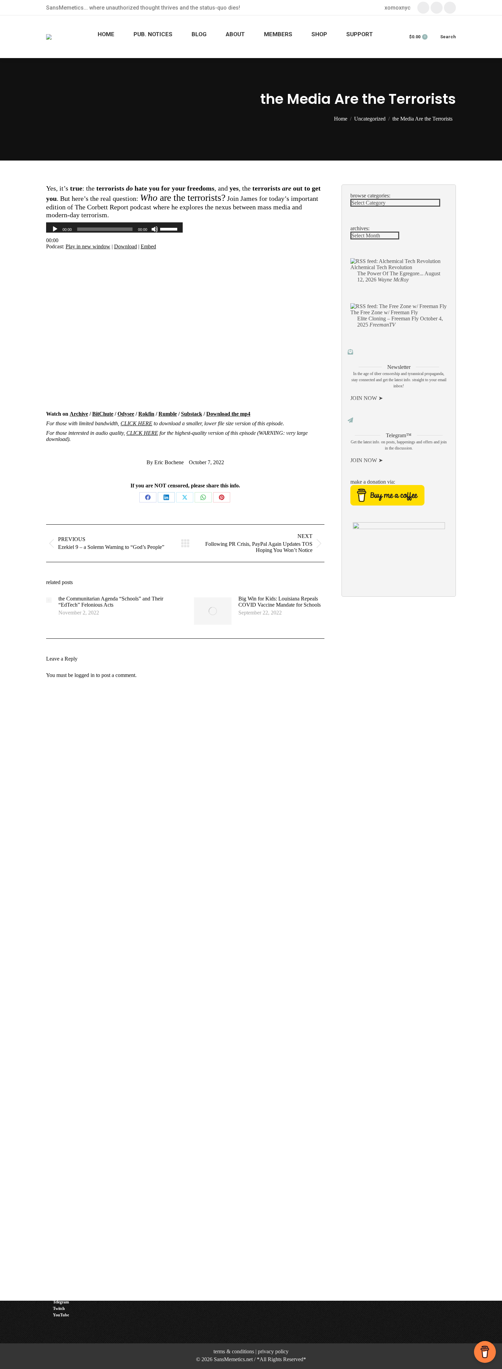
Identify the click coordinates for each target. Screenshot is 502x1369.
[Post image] (49, 600)
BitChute (102, 414)
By (165, 462)
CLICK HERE (136, 423)
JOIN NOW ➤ (366, 398)
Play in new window (88, 246)
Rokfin (146, 414)
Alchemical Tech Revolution (381, 267)
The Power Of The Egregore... (390, 273)
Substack (191, 414)
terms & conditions (233, 1351)
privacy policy (273, 1351)
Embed (148, 246)
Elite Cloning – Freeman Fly (388, 318)
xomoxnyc (397, 7)
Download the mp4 (228, 414)
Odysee (125, 414)
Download (125, 246)
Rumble (167, 414)
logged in (84, 675)
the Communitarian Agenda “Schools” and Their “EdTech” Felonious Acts (110, 602)
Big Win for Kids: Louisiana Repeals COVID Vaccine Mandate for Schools (279, 602)
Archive (79, 414)
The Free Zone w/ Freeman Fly (384, 312)
